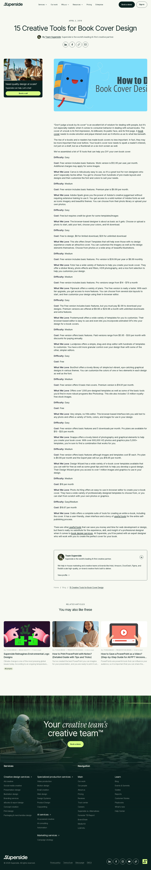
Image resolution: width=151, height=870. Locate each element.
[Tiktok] (136, 861)
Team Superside (53, 37)
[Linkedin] (141, 557)
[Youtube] (129, 861)
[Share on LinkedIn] (65, 44)
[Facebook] (116, 861)
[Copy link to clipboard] (79, 44)
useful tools (120, 516)
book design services (82, 533)
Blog (64, 587)
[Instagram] (123, 861)
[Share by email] (85, 44)
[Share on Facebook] (72, 44)
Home (56, 587)
